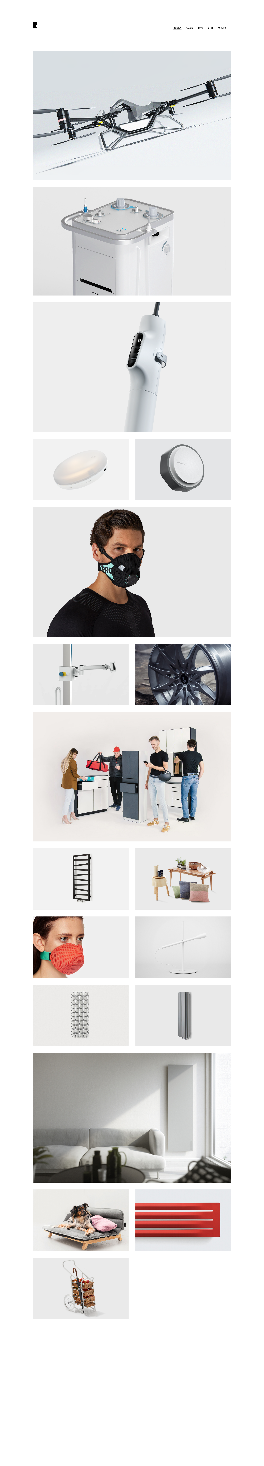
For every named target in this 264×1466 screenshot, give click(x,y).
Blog (200, 27)
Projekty (177, 27)
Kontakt (222, 27)
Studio (189, 27)
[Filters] (230, 27)
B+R (210, 27)
